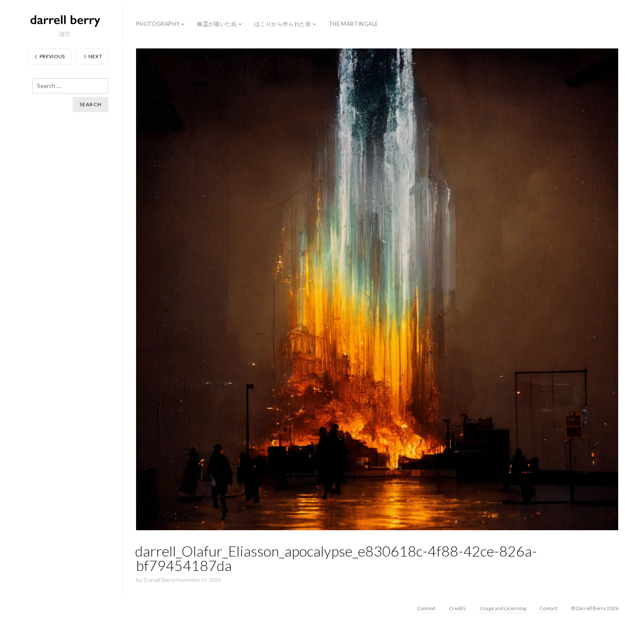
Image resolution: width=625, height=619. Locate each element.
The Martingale (353, 23)
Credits (457, 608)
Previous (52, 56)
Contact (548, 608)
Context (426, 608)
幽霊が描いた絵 (217, 23)
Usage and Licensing (503, 608)
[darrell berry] (64, 20)
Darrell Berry (160, 580)
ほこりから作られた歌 (282, 23)
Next (94, 56)
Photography (157, 23)
